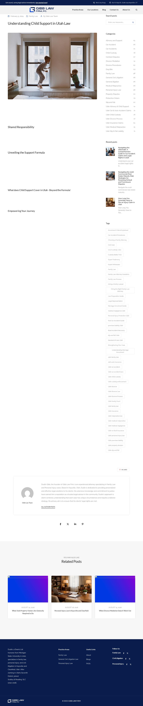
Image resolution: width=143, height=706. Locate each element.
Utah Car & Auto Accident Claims (118, 111)
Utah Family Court (114, 401)
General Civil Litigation (114, 78)
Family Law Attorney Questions (118, 274)
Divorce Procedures (113, 65)
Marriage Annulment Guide (117, 306)
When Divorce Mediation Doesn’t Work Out (115, 611)
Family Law (33, 16)
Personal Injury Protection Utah (118, 316)
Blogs (88, 659)
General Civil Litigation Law (68, 659)
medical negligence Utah (116, 311)
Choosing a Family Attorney (117, 240)
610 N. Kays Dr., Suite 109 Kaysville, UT (124, 2)
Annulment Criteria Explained (118, 230)
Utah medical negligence (116, 426)
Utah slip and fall (113, 450)
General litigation (112, 82)
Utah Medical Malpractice (115, 127)
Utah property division (115, 445)
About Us (126, 10)
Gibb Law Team (52, 16)
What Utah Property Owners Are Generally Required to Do (28, 612)
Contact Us (114, 10)
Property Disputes (113, 94)
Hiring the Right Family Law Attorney (120, 290)
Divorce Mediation (113, 61)
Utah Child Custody (113, 115)
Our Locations (92, 10)
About (88, 655)
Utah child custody (114, 377)
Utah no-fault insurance (116, 431)
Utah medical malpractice (116, 421)
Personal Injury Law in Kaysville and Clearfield (71, 611)
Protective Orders (112, 98)
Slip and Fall (110, 102)
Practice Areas (77, 10)
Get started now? (42, 3)
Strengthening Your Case (116, 345)
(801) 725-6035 (101, 2)
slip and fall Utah (113, 335)
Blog (104, 10)
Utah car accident (114, 367)
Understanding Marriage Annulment (120, 351)
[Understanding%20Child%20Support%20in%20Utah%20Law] (60, 524)
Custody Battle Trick (115, 255)
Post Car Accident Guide (116, 320)
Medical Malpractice (113, 86)
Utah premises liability (115, 440)
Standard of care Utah (115, 340)
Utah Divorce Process (114, 119)
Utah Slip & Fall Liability (115, 131)
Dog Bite (109, 69)
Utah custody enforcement (117, 382)
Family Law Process (114, 279)
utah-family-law (113, 357)
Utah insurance (113, 411)
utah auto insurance (114, 362)
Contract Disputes (113, 57)
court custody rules (114, 250)
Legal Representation (115, 301)
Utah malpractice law (115, 416)
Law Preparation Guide (116, 296)
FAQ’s (88, 664)
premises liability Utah (115, 325)
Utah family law (113, 406)
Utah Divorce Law (114, 391)
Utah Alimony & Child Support (117, 106)
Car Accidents (111, 49)
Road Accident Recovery (116, 330)
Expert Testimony (114, 259)
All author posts (48, 507)
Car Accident (111, 45)
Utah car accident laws (115, 372)
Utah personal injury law (116, 435)
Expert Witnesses (114, 264)
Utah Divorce (112, 386)
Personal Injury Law (113, 90)
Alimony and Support (114, 41)
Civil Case (111, 245)
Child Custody (111, 53)
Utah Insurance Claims (114, 123)
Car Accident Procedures (116, 235)
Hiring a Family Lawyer (116, 284)
